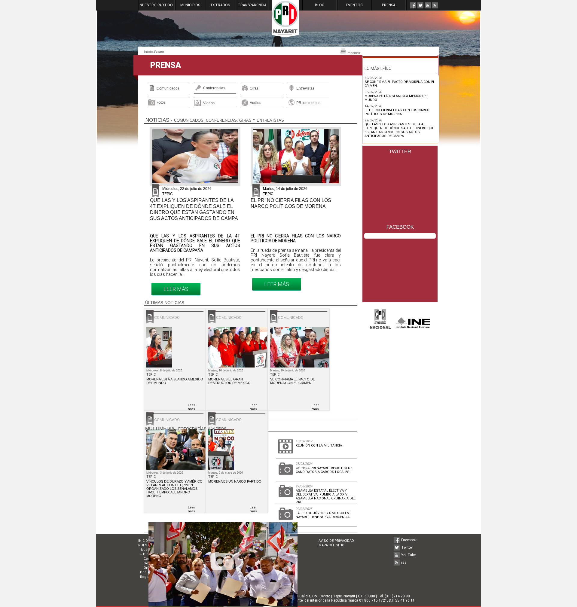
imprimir (353, 53)
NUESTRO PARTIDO (156, 5)
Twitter (407, 547)
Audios (255, 103)
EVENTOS (354, 5)
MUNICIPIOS (190, 5)
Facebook (409, 540)
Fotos (161, 102)
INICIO (143, 541)
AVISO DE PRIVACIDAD (336, 541)
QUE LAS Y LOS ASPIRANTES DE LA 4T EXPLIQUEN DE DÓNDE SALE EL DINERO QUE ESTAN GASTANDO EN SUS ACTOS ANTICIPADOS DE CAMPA (399, 130)
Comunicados (168, 88)
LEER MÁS (175, 289)
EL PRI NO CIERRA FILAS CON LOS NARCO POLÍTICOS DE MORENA (397, 112)
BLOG (319, 5)
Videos (209, 103)
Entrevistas (305, 88)
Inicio (148, 52)
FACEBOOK (400, 227)
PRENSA (388, 5)
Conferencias (214, 88)
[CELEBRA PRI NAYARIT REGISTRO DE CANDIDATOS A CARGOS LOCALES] (223, 604)
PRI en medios (308, 103)
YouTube (408, 555)
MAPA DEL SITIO (331, 545)
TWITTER (400, 151)
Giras (254, 88)
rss (404, 562)
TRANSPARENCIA (252, 5)
